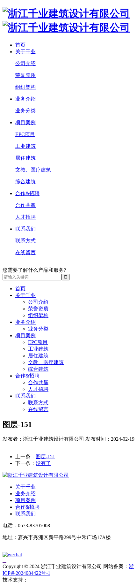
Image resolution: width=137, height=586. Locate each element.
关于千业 (25, 51)
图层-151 (45, 456)
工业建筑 (25, 146)
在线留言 (25, 252)
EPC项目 (25, 134)
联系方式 (25, 240)
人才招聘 (25, 217)
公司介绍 (25, 63)
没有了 (43, 463)
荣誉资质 (25, 75)
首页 (20, 45)
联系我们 (25, 229)
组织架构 (25, 87)
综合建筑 (25, 181)
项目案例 (25, 122)
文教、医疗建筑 (33, 169)
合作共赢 (25, 205)
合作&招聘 (27, 193)
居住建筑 (25, 158)
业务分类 (25, 110)
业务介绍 (25, 99)
